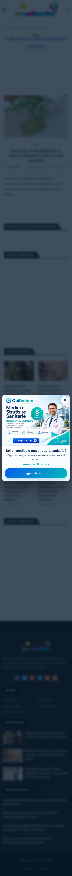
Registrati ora (36, 473)
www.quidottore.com (36, 464)
